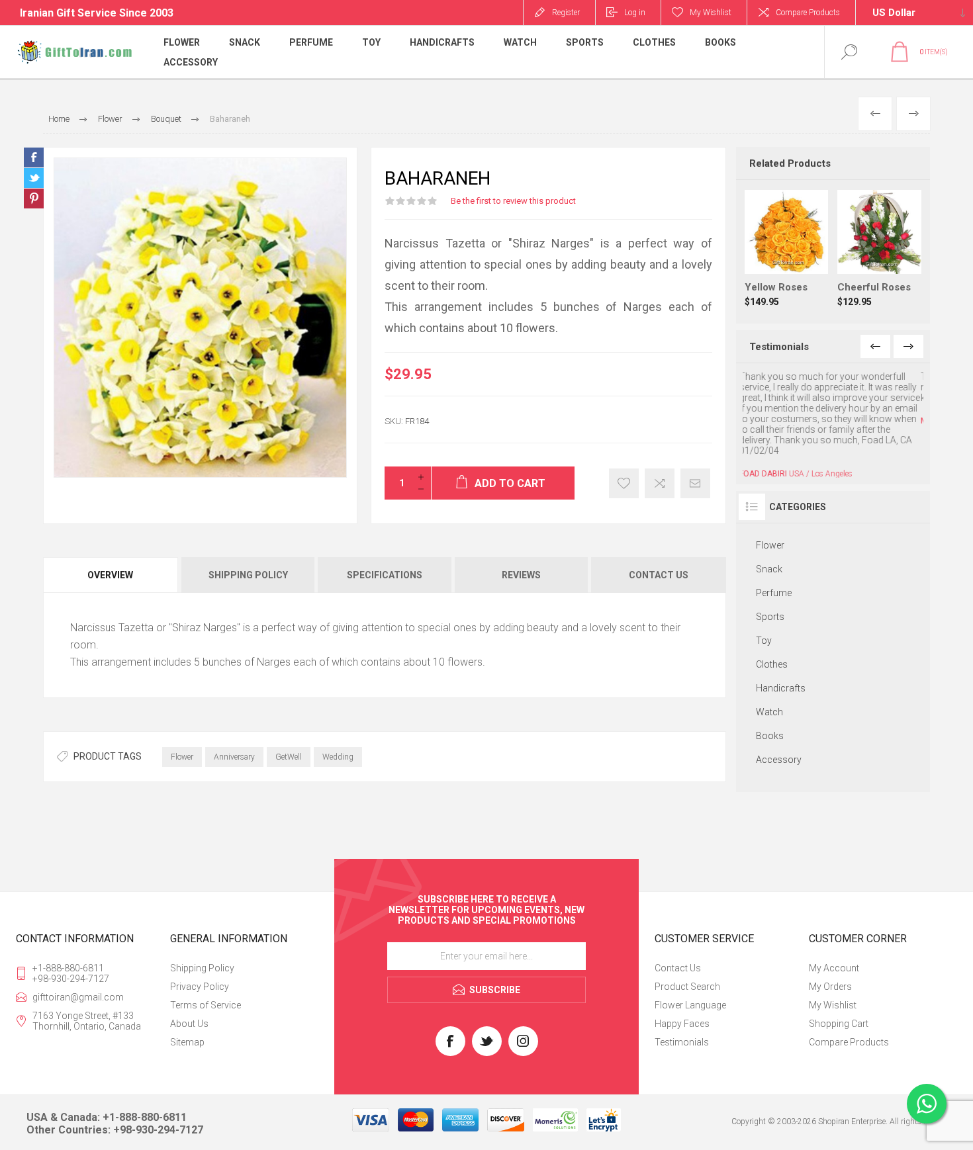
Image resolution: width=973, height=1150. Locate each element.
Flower (182, 757)
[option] (833, 398)
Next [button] (908, 346)
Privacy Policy (199, 976)
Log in (634, 12)
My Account (834, 958)
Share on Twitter (34, 178)
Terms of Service (205, 995)
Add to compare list (659, 483)
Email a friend (695, 483)
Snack (769, 516)
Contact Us (678, 958)
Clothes (772, 612)
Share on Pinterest (34, 198)
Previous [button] (875, 346)
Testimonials (682, 1032)
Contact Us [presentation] (658, 575)
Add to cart (799, 241)
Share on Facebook (34, 157)
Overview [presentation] (110, 575)
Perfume (774, 540)
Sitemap (187, 1032)
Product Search (687, 976)
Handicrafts (781, 636)
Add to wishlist (624, 483)
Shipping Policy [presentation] (248, 575)
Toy (764, 588)
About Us (189, 1013)
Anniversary (234, 757)
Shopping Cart (838, 1013)
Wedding (337, 757)
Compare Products (808, 12)
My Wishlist (833, 995)
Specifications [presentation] (384, 575)
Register (566, 12)
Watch (769, 659)
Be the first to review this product (513, 201)
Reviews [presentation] (521, 575)
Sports (770, 564)
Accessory (779, 707)
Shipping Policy (202, 958)
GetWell (288, 757)
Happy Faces (682, 1013)
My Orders (830, 976)
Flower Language (690, 995)
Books (770, 683)
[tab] (111, 575)
